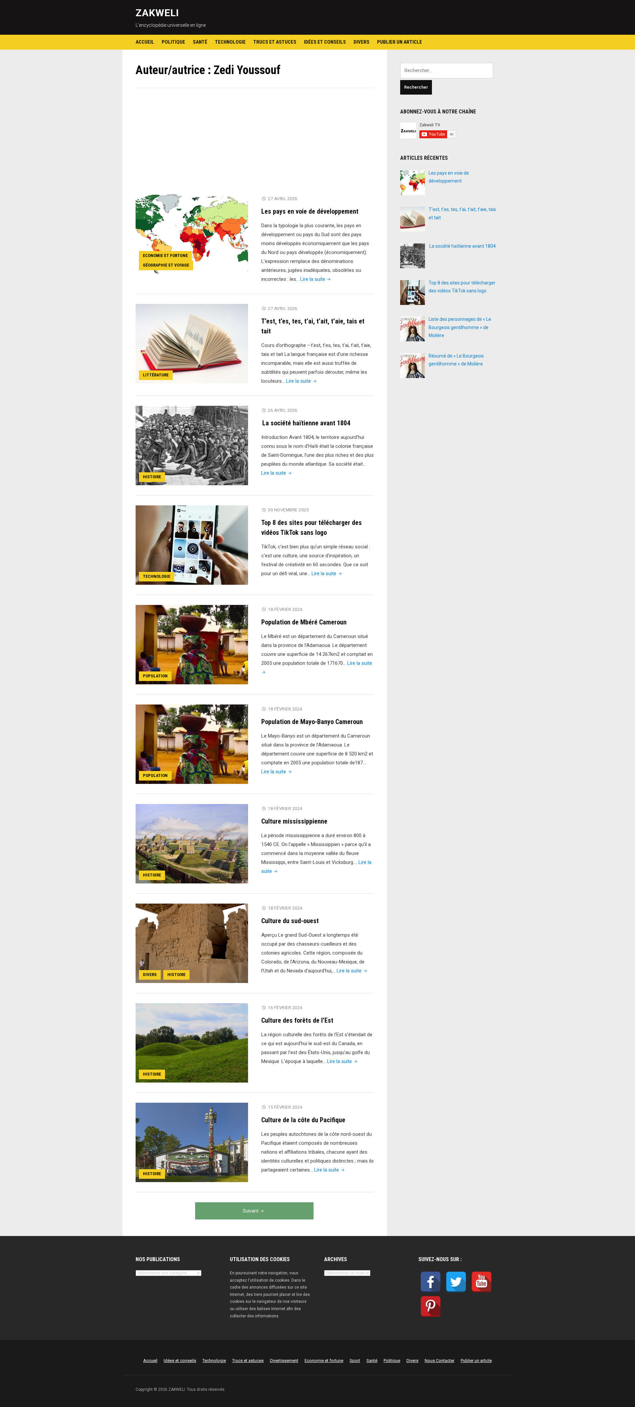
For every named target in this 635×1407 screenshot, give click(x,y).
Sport (355, 1360)
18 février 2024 (285, 609)
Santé (200, 42)
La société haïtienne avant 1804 (306, 423)
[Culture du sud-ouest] (192, 943)
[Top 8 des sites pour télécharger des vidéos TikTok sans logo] (192, 544)
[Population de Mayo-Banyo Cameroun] (192, 744)
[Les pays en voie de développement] (192, 233)
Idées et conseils (325, 42)
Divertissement (284, 1360)
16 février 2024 (285, 1007)
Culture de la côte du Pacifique (303, 1120)
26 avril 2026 (282, 410)
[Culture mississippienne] (192, 843)
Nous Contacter (439, 1360)
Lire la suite (316, 279)
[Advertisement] (255, 145)
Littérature (156, 374)
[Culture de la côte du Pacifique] (192, 1142)
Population (155, 675)
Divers (361, 42)
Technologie (230, 42)
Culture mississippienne (294, 821)
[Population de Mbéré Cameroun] (192, 644)
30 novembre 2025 (288, 509)
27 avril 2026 (282, 198)
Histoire (152, 476)
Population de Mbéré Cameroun (304, 622)
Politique (173, 42)
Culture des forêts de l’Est (297, 1020)
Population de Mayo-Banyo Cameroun (312, 722)
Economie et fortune (165, 255)
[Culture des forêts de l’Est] (192, 1042)
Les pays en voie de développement (310, 211)
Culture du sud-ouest (290, 921)
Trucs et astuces (274, 42)
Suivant (251, 1211)
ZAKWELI (157, 13)
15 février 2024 (285, 1107)
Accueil (145, 42)
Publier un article (399, 42)
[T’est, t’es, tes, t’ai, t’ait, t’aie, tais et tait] (192, 343)
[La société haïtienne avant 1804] (192, 445)
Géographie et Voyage (166, 265)
